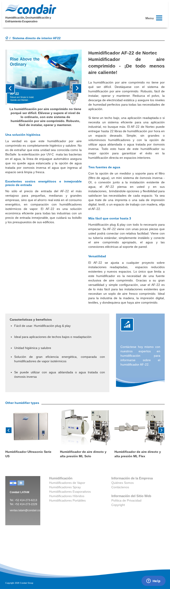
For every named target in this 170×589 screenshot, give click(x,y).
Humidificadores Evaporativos (70, 491)
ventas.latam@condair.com (26, 510)
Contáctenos (120, 487)
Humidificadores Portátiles (67, 500)
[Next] (161, 429)
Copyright (118, 505)
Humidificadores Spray (65, 487)
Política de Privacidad (126, 500)
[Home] (6, 38)
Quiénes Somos (122, 482)
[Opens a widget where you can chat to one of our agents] (153, 581)
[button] (11, 88)
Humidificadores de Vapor (67, 482)
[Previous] (8, 429)
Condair (30, 9)
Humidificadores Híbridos (66, 496)
